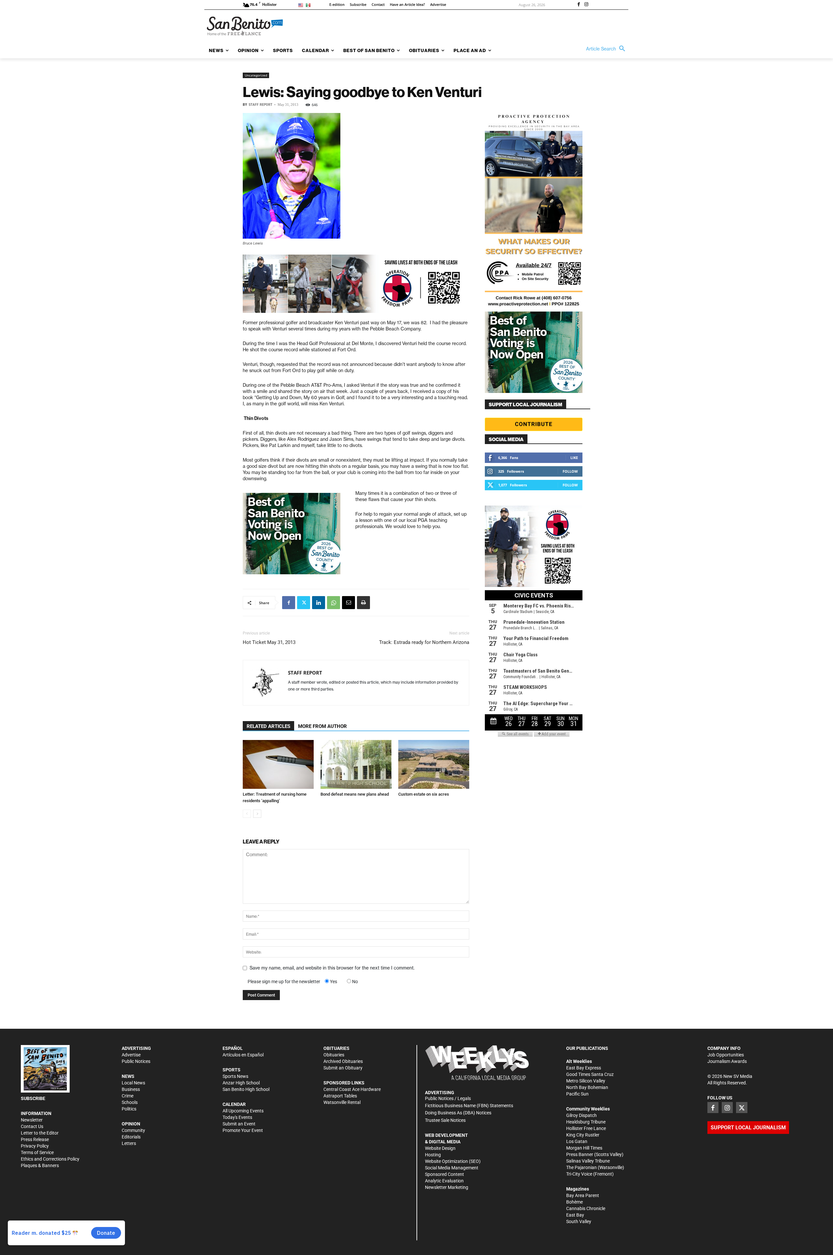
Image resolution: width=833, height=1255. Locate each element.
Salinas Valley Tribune (588, 1161)
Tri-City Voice (579, 1174)
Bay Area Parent (582, 1195)
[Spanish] (309, 5)
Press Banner (579, 1154)
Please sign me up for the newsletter (284, 981)
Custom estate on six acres (423, 794)
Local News (133, 1082)
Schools (130, 1102)
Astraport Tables (340, 1095)
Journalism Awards (727, 1061)
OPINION (131, 1123)
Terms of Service (37, 1152)
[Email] (348, 602)
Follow (570, 471)
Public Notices (136, 1061)
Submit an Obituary (342, 1067)
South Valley (578, 1221)
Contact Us (32, 1126)
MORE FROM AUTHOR (322, 726)
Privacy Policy (35, 1146)
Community (133, 1130)
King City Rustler (582, 1134)
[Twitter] (303, 602)
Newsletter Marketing (446, 1187)
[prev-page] (247, 814)
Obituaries (333, 1054)
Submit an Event (239, 1123)
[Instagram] (586, 5)
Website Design (440, 1148)
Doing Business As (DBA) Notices (458, 1112)
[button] (607, 49)
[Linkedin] (318, 602)
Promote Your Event (243, 1130)
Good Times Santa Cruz (590, 1074)
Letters (129, 1143)
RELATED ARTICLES (268, 726)
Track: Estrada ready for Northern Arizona (424, 642)
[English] (302, 5)
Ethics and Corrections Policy (50, 1159)
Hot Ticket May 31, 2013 (269, 642)
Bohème (574, 1202)
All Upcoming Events (243, 1110)
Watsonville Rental (342, 1102)
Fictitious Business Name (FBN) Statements (469, 1105)
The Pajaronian (581, 1167)
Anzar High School (241, 1082)
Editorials (131, 1136)
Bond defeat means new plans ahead (355, 794)
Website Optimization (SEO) (453, 1161)
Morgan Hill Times (584, 1147)
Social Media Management (451, 1167)
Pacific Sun (577, 1093)
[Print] (363, 602)
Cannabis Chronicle (585, 1208)
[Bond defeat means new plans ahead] (356, 764)
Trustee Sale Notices (445, 1120)
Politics (129, 1108)
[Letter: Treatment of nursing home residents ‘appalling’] (278, 764)
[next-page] (257, 814)
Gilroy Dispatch (581, 1115)
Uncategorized (256, 75)
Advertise (131, 1054)
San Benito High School (246, 1089)
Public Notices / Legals (448, 1098)
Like (574, 457)
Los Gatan (576, 1141)
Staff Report (260, 104)
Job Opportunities (725, 1054)
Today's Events (237, 1117)
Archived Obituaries (343, 1061)
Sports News (235, 1076)
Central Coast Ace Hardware (352, 1089)
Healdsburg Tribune (586, 1121)
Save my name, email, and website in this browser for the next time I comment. (332, 968)
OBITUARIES (336, 1048)
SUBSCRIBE (33, 1098)
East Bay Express (583, 1067)
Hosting (433, 1154)
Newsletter (32, 1120)
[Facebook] (578, 5)
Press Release (35, 1139)
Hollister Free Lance (586, 1128)
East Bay (575, 1215)
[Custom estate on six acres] (433, 764)
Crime (127, 1095)
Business (131, 1089)
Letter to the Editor (40, 1133)
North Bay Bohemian (587, 1087)
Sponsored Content (444, 1174)
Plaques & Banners (40, 1165)
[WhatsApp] (333, 602)
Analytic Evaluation (444, 1180)
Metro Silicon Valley (585, 1080)
